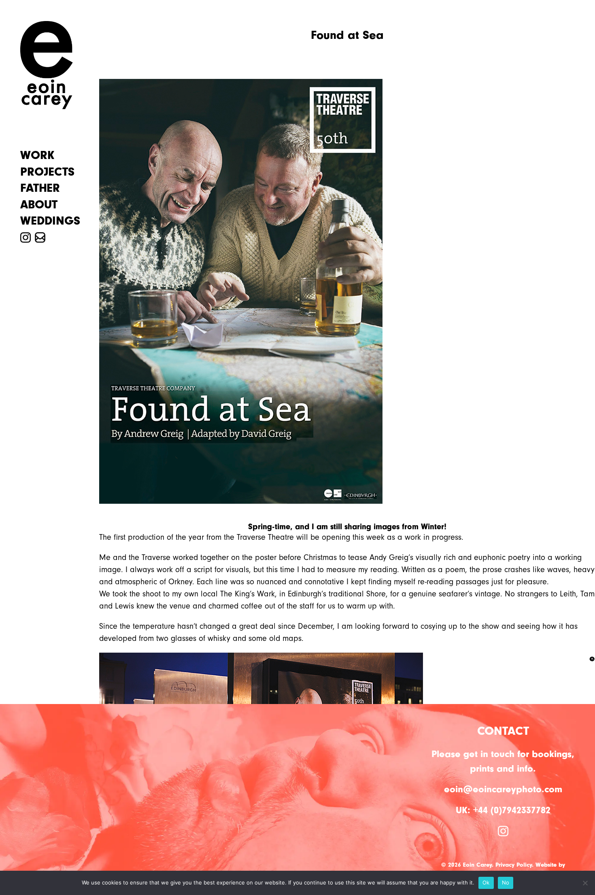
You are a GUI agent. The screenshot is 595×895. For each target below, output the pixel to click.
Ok (486, 882)
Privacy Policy (513, 864)
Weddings (50, 221)
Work (37, 155)
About (38, 204)
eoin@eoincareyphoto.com (503, 789)
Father (40, 188)
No (506, 882)
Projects (47, 172)
